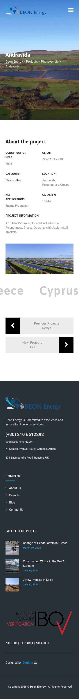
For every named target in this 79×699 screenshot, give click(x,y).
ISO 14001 (26, 643)
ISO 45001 (42, 643)
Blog (12, 502)
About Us (15, 488)
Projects (14, 495)
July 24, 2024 (30, 570)
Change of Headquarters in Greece (45, 543)
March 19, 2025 (32, 547)
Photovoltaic (14, 180)
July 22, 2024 (30, 584)
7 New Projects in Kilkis (38, 580)
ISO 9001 (11, 643)
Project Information (22, 215)
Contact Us (16, 509)
